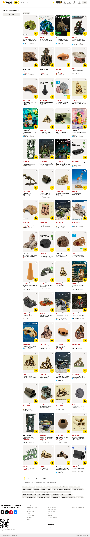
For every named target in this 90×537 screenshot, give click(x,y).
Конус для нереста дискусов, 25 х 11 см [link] (30, 286)
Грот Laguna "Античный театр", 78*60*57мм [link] (62, 194)
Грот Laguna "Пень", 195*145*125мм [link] (27, 316)
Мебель (28, 519)
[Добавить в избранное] (36, 17)
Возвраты (50, 515)
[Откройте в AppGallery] (11, 513)
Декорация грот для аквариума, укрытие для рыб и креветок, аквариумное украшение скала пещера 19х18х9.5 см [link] (62, 316)
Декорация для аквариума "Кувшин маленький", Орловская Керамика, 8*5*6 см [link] (78, 286)
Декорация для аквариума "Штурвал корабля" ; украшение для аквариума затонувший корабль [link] (79, 40)
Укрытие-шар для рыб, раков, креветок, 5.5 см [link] (62, 438)
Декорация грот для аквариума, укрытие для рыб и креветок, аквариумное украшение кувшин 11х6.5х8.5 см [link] (46, 438)
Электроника (29, 517)
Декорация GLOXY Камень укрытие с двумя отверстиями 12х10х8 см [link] (46, 256)
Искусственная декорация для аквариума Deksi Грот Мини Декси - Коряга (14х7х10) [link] (78, 377)
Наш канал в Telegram (52, 517)
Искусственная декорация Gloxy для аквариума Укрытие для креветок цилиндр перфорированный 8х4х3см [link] (79, 163)
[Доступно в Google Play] (7, 513)
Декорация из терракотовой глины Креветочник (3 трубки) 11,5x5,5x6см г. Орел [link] (78, 438)
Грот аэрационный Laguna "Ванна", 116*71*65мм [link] (77, 71)
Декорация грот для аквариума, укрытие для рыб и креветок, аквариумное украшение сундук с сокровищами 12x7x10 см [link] (63, 377)
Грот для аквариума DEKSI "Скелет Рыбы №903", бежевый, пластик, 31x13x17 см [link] (78, 224)
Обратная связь (51, 511)
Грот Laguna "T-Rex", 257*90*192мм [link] (27, 194)
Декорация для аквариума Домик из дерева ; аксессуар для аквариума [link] (62, 40)
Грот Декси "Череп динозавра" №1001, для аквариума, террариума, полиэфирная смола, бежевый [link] (30, 347)
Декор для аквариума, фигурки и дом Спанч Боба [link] (79, 133)
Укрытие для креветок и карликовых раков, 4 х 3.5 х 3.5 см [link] (46, 194)
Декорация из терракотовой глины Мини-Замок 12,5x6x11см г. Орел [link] (30, 377)
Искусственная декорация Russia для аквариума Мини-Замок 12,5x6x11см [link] (46, 377)
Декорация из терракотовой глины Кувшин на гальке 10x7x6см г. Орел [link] (62, 407)
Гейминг (28, 509)
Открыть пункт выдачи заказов (77, 507)
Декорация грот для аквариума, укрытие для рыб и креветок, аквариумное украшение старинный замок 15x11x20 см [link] (46, 164)
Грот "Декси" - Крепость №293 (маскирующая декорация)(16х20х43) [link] (30, 164)
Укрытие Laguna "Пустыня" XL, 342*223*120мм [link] (29, 103)
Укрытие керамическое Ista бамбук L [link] (62, 133)
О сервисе (50, 513)
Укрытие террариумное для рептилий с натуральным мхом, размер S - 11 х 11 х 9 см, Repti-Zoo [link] (30, 40)
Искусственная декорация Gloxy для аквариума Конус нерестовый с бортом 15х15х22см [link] (46, 103)
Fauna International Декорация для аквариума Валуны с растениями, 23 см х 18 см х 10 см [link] (46, 316)
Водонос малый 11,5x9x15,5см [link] (46, 468)
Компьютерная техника (32, 507)
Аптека (28, 513)
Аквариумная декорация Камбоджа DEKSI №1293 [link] (28, 438)
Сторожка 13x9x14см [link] (60, 285)
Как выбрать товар (52, 507)
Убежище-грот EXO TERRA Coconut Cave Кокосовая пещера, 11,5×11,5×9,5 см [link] (61, 256)
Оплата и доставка (52, 509)
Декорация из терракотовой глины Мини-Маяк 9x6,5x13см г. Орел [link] (79, 103)
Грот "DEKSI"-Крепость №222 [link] (29, 468)
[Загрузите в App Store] (2, 513)
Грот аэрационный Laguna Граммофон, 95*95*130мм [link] (78, 346)
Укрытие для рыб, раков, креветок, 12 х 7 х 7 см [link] (28, 407)
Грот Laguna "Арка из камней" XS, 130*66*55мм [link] (46, 286)
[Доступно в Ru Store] (15, 513)
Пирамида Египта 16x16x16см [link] (46, 132)
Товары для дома (30, 515)
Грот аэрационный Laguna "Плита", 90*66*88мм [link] (45, 407)
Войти (84, 2)
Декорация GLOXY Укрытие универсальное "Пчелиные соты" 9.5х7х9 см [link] (78, 469)
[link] (28, 487)
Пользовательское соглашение (10, 535)
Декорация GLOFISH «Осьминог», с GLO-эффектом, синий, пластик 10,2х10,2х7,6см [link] (46, 40)
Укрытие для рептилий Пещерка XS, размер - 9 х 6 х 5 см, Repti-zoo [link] (30, 224)
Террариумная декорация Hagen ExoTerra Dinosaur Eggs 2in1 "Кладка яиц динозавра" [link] (30, 256)
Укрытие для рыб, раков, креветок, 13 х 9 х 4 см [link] (61, 347)
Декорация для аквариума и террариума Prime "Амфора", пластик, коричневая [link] (78, 256)
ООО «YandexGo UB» (84, 535)
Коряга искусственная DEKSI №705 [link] (46, 71)
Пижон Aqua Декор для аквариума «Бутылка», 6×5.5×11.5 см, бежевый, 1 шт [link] (78, 194)
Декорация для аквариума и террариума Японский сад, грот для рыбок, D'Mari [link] (62, 164)
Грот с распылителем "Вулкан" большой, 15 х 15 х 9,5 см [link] (78, 316)
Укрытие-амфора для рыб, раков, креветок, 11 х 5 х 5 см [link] (62, 71)
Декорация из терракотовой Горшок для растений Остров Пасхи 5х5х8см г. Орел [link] (46, 224)
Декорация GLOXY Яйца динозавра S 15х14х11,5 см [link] (45, 346)
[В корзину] (36, 34)
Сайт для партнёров (52, 527)
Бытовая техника (30, 511)
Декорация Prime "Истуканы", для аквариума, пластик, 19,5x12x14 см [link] (62, 103)
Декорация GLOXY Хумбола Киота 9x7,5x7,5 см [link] (78, 407)
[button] (26, 13)
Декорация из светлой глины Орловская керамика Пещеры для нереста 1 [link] (62, 469)
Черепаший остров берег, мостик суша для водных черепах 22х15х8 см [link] (61, 224)
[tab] (6, 6)
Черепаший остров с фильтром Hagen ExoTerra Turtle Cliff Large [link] (30, 71)
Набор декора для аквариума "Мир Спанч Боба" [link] (29, 133)
